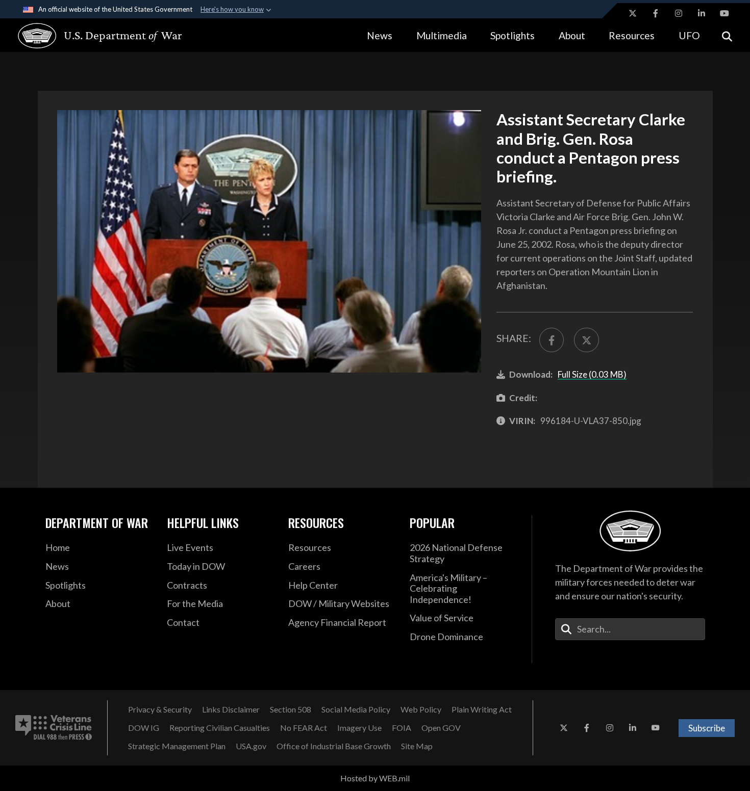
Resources (632, 35)
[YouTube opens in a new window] (724, 13)
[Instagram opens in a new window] (678, 13)
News (379, 35)
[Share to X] (586, 340)
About (572, 35)
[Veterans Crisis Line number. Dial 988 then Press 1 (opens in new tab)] (53, 728)
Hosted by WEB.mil (375, 778)
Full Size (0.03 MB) (592, 374)
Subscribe (706, 728)
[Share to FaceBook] (551, 340)
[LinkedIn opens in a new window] (701, 13)
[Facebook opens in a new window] (655, 13)
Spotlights (512, 35)
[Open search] (727, 35)
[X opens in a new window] (632, 13)
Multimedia (441, 35)
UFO (689, 35)
